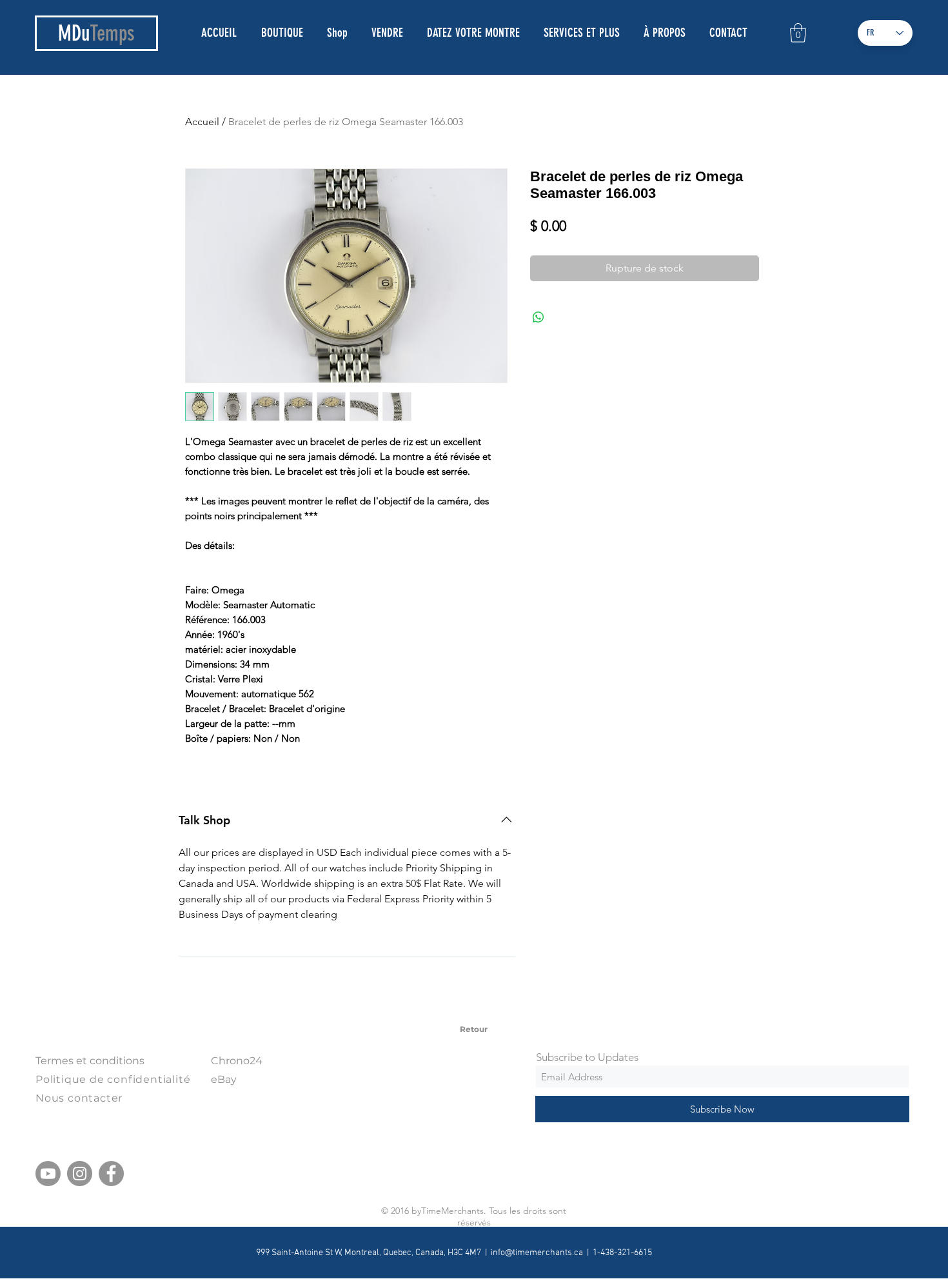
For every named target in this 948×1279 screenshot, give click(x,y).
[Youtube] (48, 1173)
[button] (798, 33)
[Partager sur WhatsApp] (538, 317)
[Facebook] (111, 1173)
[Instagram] (79, 1173)
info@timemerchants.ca (537, 1252)
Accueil (202, 121)
